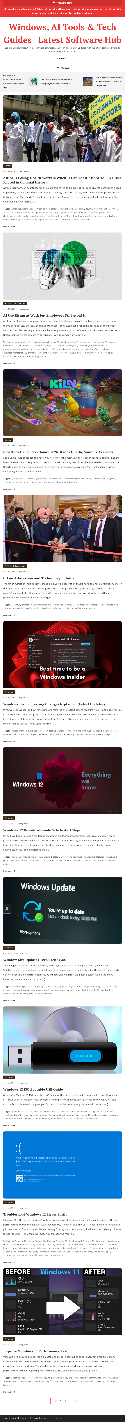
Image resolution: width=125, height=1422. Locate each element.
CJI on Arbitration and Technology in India (38, 578)
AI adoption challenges (44, 342)
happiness (24, 171)
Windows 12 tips (102, 1252)
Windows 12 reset (98, 1248)
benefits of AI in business (97, 349)
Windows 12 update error (51, 1255)
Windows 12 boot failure (22, 1244)
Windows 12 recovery (77, 1248)
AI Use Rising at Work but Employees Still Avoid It (44, 81)
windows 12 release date (59, 860)
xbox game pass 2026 (14, 482)
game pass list (18, 479)
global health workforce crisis (75, 212)
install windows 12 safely (47, 857)
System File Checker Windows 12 (51, 1241)
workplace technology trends (32, 356)
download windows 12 (22, 857)
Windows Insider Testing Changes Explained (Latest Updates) (54, 704)
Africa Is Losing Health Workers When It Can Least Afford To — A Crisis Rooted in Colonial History (62, 180)
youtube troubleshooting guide (24, 9)
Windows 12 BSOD (45, 1244)
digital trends (75, 986)
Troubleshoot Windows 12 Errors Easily (35, 1214)
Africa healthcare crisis (22, 209)
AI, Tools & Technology (15, 303)
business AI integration (15, 353)
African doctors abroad (46, 209)
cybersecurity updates (56, 986)
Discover (8, 226)
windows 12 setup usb (61, 1119)
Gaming (8, 440)
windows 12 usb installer (86, 1119)
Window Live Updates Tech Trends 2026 (35, 959)
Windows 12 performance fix (51, 1248)
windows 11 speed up (94, 1381)
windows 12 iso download (36, 1119)
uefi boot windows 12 (66, 1115)
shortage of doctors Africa (45, 219)
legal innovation (32, 608)
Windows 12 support (82, 1252)
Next (75, 1401)
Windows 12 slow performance (55, 1252)
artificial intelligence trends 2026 (66, 349)
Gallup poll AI (76, 353)
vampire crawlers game (104, 479)
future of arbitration (13, 608)
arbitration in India (62, 605)
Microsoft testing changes (51, 731)
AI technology (18, 986)
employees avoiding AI (39, 353)
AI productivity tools (42, 345)
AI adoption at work (20, 342)
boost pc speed (19, 1378)
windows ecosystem (23, 994)
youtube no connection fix (91, 9)
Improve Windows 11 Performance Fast (35, 1351)
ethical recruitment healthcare (19, 212)
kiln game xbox (55, 479)
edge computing (92, 986)
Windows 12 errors (94, 1244)
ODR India (64, 608)
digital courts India (109, 605)
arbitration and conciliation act (36, 605)
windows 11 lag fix (43, 1381)
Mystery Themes (54, 1418)
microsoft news (20, 990)
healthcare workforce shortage (88, 216)
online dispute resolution (83, 608)
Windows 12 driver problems (69, 1244)
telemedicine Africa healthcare (75, 219)
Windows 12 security (28, 1252)
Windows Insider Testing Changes (66, 734)
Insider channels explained (24, 731)
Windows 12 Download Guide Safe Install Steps (42, 830)
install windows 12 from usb (17, 1115)
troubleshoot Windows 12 (81, 1241)
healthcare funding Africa (59, 216)
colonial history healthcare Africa (102, 209)
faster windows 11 (37, 1378)
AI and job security (66, 342)
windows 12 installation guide (93, 1115)
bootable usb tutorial (21, 1111)
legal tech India (49, 608)
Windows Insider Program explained (30, 734)
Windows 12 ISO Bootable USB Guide (33, 1089)
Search (61, 58)
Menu (65, 68)
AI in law (15, 605)
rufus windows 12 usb (43, 1115)
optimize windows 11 (23, 1381)
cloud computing (35, 986)
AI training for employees (91, 345)
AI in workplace (22, 345)
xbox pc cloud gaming (66, 482)
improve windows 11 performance (85, 1378)
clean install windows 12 (46, 1111)
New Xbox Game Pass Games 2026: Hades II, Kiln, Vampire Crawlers (100, 81)
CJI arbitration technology (85, 605)
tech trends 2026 (90, 990)
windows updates (43, 994)
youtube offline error (59, 9)
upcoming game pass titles (78, 479)
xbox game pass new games (40, 482)
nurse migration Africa (20, 219)
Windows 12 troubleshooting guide (20, 1255)
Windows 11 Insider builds (78, 731)
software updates (59, 990)
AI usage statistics (39, 349)
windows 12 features (94, 857)
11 (65, 1401)
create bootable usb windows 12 (75, 1111)
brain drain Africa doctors (72, 209)
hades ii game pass (37, 479)
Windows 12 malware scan (22, 1248)
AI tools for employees (65, 345)
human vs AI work (93, 353)
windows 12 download (71, 857)
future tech (107, 986)
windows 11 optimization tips (68, 1381)
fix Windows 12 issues (22, 1241)
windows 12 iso (37, 860)
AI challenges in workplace (90, 342)
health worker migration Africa (30, 216)
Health (8, 166)
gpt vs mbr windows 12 (104, 1111)
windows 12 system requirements (89, 860)
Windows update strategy (97, 734)
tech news (75, 990)
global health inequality (47, 212)
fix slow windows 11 (57, 1378)
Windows (9, 692)
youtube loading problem (77, 13)
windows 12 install (19, 860)
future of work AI (60, 353)
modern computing (39, 990)
